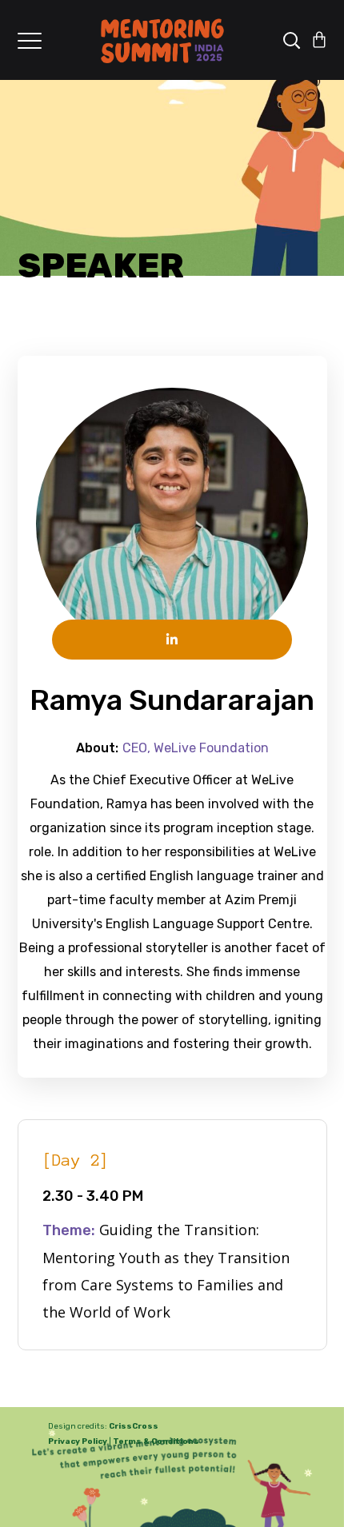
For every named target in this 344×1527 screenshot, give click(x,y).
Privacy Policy (77, 1441)
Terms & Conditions (156, 1441)
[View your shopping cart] (319, 40)
